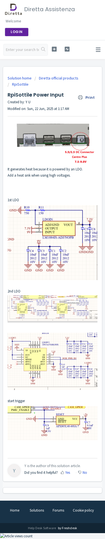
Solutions (37, 510)
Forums (58, 510)
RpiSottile (20, 84)
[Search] (43, 49)
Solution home (20, 78)
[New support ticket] (54, 49)
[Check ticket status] (67, 49)
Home (14, 510)
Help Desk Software (42, 528)
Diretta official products (58, 78)
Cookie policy (83, 510)
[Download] (42, 270)
